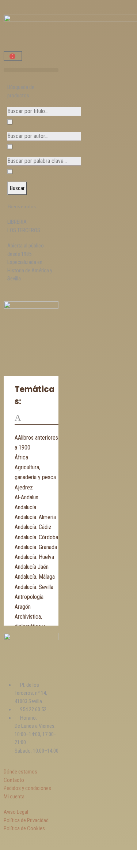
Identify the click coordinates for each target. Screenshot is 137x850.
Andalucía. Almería (35, 517)
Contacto (14, 780)
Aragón (23, 606)
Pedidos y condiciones (27, 788)
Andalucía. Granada (36, 547)
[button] (31, 70)
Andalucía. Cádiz (33, 526)
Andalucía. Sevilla (34, 587)
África (21, 457)
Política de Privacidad (26, 820)
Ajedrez (24, 487)
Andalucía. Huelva (34, 556)
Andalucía (25, 507)
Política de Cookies (24, 828)
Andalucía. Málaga (35, 576)
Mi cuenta (14, 796)
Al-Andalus (26, 497)
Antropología (29, 596)
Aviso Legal (16, 812)
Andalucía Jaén (32, 566)
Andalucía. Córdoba (36, 537)
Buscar (17, 188)
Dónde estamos (20, 771)
